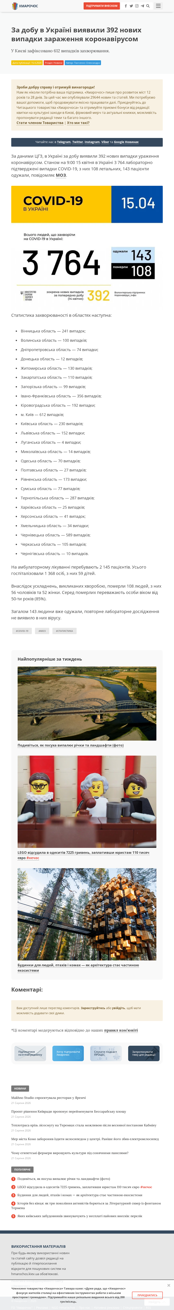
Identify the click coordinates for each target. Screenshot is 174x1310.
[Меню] (158, 6)
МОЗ (61, 175)
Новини (57, 62)
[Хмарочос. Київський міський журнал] (25, 6)
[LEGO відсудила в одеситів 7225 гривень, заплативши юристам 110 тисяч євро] (87, 802)
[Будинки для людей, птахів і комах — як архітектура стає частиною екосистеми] (87, 914)
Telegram (64, 142)
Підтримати (128, 12)
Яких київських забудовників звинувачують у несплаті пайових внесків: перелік (79, 1216)
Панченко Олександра (87, 62)
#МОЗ (42, 630)
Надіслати (101, 12)
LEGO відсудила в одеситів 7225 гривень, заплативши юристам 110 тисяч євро (84, 1187)
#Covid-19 (22, 630)
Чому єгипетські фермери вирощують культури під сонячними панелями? (69, 1153)
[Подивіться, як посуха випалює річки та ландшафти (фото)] (87, 704)
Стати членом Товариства (40, 122)
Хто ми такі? (78, 122)
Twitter (77, 142)
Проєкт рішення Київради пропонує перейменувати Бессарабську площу (68, 1111)
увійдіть (118, 1008)
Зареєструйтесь (93, 1008)
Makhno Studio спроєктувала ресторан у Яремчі (48, 1098)
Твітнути (75, 12)
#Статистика (64, 630)
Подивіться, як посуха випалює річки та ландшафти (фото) (70, 745)
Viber (105, 142)
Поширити (49, 12)
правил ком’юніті (121, 1030)
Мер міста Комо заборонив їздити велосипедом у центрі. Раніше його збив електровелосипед (85, 1139)
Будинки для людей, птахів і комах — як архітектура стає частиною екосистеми (79, 1195)
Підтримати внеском (101, 6)
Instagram (92, 142)
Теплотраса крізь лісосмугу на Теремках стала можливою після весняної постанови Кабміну (83, 1125)
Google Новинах (126, 142)
